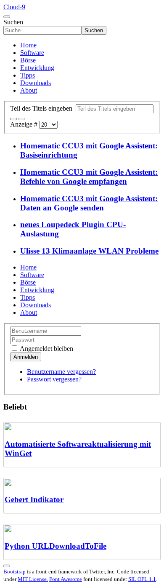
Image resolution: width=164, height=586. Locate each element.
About (28, 90)
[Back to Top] (6, 566)
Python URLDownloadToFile (55, 546)
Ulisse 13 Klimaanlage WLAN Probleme (89, 250)
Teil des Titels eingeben (43, 108)
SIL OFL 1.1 (142, 579)
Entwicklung (37, 67)
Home (28, 45)
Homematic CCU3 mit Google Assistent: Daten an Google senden (89, 203)
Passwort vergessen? (54, 379)
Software (32, 52)
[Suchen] (13, 119)
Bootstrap (14, 571)
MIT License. (33, 579)
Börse (28, 60)
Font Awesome (65, 579)
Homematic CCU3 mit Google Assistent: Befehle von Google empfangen (89, 177)
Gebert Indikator (34, 499)
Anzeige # (24, 124)
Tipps (27, 75)
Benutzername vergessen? (61, 371)
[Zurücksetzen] (22, 119)
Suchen (13, 22)
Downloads (35, 82)
